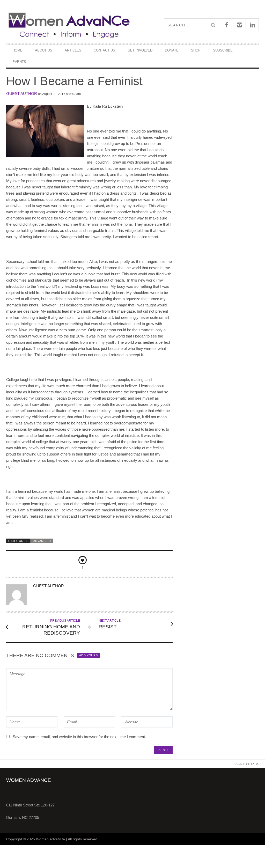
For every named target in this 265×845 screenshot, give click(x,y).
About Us (43, 50)
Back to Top (243, 764)
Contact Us (104, 50)
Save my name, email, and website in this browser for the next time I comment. (79, 736)
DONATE (172, 50)
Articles (73, 50)
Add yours (88, 655)
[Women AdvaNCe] (69, 25)
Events (19, 62)
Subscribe (223, 50)
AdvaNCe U (42, 540)
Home (17, 50)
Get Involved (140, 50)
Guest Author (21, 93)
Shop (196, 50)
